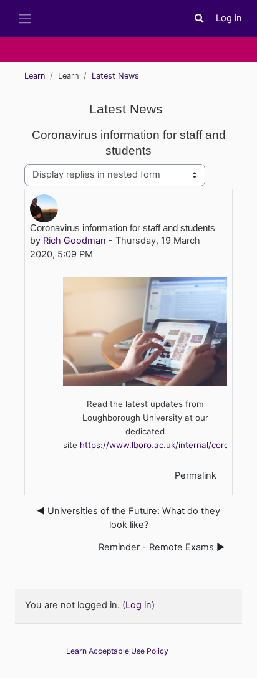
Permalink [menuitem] (195, 475)
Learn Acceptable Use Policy (117, 651)
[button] (199, 19)
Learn (34, 75)
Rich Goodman (74, 240)
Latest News (115, 75)
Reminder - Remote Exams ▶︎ (162, 547)
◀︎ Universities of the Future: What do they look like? (128, 517)
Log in (229, 18)
